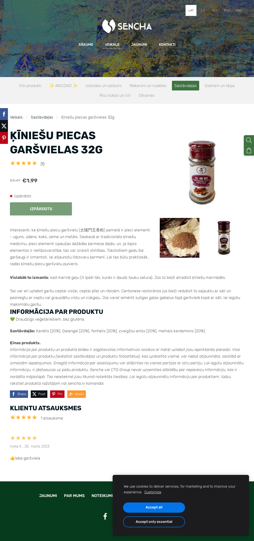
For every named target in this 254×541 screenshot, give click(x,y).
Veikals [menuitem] (112, 44)
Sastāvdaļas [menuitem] (185, 85)
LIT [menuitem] (203, 10)
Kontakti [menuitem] (167, 44)
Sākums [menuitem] (86, 44)
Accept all (154, 507)
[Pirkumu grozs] (249, 150)
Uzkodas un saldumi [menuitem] (104, 85)
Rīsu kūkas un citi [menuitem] (115, 95)
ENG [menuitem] (239, 10)
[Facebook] (105, 516)
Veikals (16, 117)
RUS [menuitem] (227, 10)
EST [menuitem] (215, 10)
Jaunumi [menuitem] (139, 44)
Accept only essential (154, 522)
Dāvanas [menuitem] (147, 95)
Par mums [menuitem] (74, 495)
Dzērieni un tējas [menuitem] (220, 85)
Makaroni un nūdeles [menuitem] (147, 85)
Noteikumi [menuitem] (102, 495)
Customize (152, 492)
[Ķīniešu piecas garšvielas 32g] (179, 238)
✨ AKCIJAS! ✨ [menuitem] (63, 85)
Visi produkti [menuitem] (30, 85)
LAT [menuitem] (191, 10)
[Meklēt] (249, 140)
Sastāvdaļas (42, 117)
